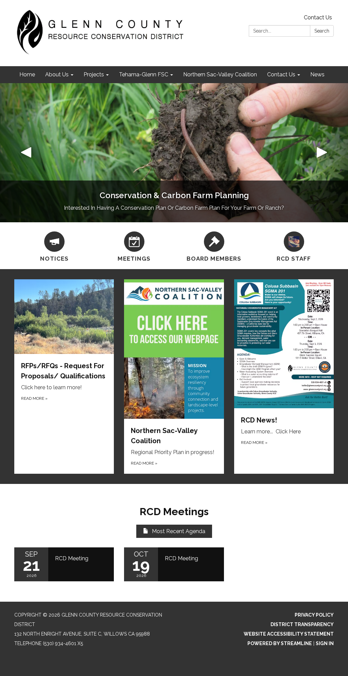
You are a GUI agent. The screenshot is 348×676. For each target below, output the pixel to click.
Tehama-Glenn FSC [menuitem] (143, 74)
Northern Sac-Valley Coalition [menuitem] (220, 74)
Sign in (325, 643)
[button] (26, 152)
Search (321, 31)
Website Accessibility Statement (289, 634)
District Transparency (302, 624)
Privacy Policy (314, 615)
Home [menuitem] (27, 74)
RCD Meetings (174, 512)
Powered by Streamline (279, 643)
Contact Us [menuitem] (281, 74)
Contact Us (318, 17)
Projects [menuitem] (94, 74)
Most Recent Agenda (178, 531)
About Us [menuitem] (57, 74)
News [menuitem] (317, 74)
